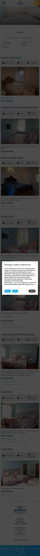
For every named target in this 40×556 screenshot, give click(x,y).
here (13, 283)
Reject (15, 291)
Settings (32, 291)
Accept (8, 291)
